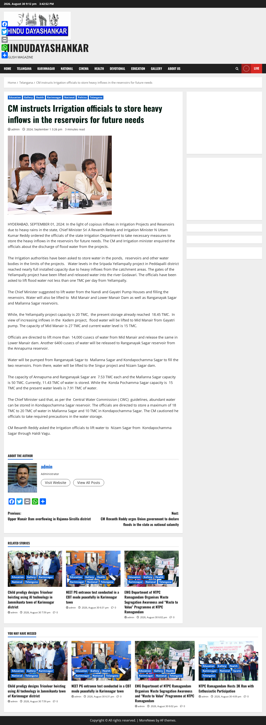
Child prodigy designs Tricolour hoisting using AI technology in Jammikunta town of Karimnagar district (31, 599)
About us (174, 68)
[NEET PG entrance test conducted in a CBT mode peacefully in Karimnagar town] (93, 569)
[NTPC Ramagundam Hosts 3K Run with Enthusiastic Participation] (228, 661)
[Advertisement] (224, 123)
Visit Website (55, 482)
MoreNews (147, 720)
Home (7, 68)
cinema (84, 68)
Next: (140, 519)
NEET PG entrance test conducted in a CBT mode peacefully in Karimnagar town (92, 597)
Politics (82, 97)
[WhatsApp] (5, 47)
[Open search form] (237, 68)
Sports (237, 670)
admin (15, 129)
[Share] (5, 55)
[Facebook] (5, 24)
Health (99, 68)
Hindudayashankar (46, 47)
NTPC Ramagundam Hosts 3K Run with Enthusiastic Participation (226, 688)
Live (256, 68)
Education (138, 68)
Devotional (117, 68)
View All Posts (88, 482)
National (67, 68)
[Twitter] (5, 32)
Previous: (49, 516)
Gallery (156, 68)
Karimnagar (46, 68)
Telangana (24, 68)
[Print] (5, 40)
